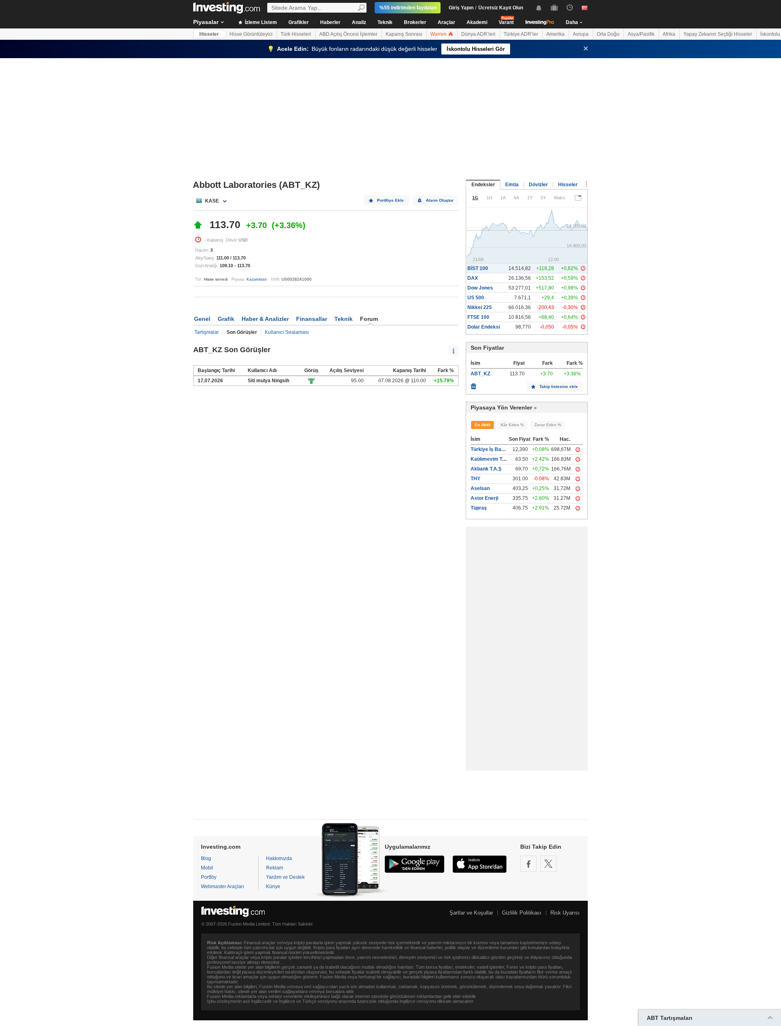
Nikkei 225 (479, 307)
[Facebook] (528, 864)
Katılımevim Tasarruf (495, 459)
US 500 (475, 298)
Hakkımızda (279, 858)
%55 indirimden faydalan (408, 8)
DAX (472, 278)
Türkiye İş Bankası (492, 449)
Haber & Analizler (265, 319)
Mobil (207, 868)
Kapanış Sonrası (404, 34)
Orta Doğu (608, 34)
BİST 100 (477, 268)
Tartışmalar (206, 332)
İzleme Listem (260, 22)
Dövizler (538, 184)
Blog (206, 858)
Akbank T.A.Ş (486, 469)
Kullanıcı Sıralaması (287, 332)
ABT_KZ (480, 374)
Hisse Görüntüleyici (251, 34)
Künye (273, 886)
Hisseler (209, 34)
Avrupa (581, 34)
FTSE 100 (478, 317)
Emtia (512, 184)
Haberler (330, 22)
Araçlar (446, 22)
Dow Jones (480, 288)
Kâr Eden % (512, 425)
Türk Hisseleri (296, 34)
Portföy (208, 877)
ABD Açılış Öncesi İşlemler (348, 34)
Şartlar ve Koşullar (471, 913)
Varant (506, 22)
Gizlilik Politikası (521, 913)
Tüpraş (479, 508)
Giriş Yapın (461, 8)
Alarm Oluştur (440, 200)
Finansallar (311, 319)
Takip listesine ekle (558, 386)
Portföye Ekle (390, 200)
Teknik (385, 22)
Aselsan (480, 488)
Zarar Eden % (547, 425)
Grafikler (298, 22)
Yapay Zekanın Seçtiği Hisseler (717, 34)
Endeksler (483, 184)
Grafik (226, 319)
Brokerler (415, 22)
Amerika (555, 34)
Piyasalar (205, 22)
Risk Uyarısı (565, 913)
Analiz (359, 22)
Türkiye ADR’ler (521, 34)
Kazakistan (257, 279)
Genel (202, 319)
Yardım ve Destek (285, 877)
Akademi (477, 22)
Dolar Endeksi (483, 327)
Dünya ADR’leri (478, 34)
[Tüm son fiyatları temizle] (473, 384)
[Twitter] (548, 864)
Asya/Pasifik (641, 34)
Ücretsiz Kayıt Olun (500, 8)
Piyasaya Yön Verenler (501, 407)
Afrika (669, 34)
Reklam (274, 868)
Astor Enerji (484, 498)
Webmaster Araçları (222, 886)
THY (475, 478)
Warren (439, 34)
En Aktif (482, 425)
